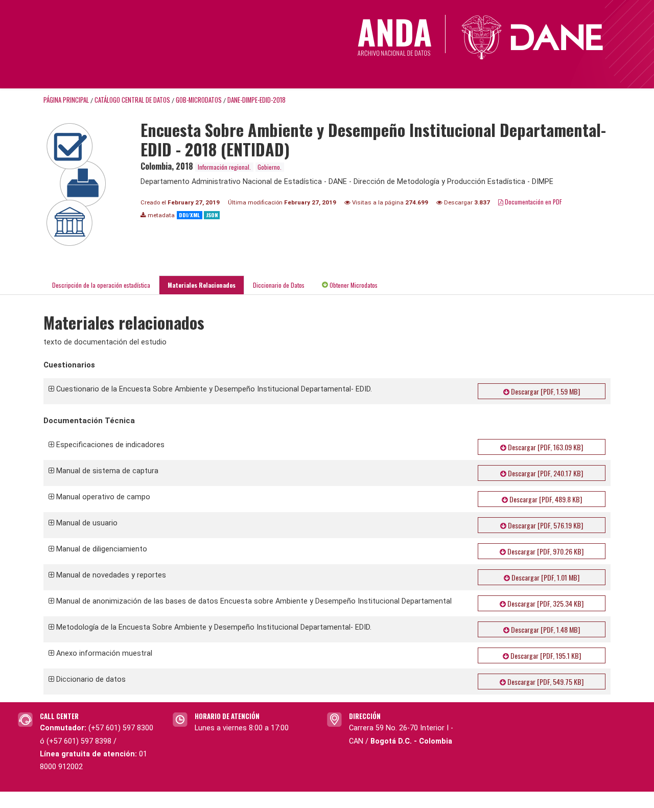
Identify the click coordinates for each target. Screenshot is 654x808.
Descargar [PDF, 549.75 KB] (544, 681)
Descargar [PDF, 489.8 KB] (545, 499)
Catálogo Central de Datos (132, 100)
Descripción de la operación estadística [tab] (101, 285)
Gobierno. (270, 167)
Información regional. (224, 167)
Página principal (66, 100)
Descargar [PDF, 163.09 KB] (544, 447)
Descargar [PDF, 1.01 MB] (544, 577)
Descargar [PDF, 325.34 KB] (544, 603)
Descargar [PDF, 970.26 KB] (544, 551)
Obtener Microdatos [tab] (353, 285)
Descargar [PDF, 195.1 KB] (545, 655)
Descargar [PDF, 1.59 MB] (544, 391)
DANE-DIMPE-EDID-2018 (256, 100)
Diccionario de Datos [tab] (279, 285)
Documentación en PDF (532, 201)
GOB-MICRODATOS (199, 100)
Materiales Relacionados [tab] (202, 285)
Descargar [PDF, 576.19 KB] (544, 525)
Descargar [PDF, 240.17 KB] (544, 473)
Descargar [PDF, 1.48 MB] (544, 629)
